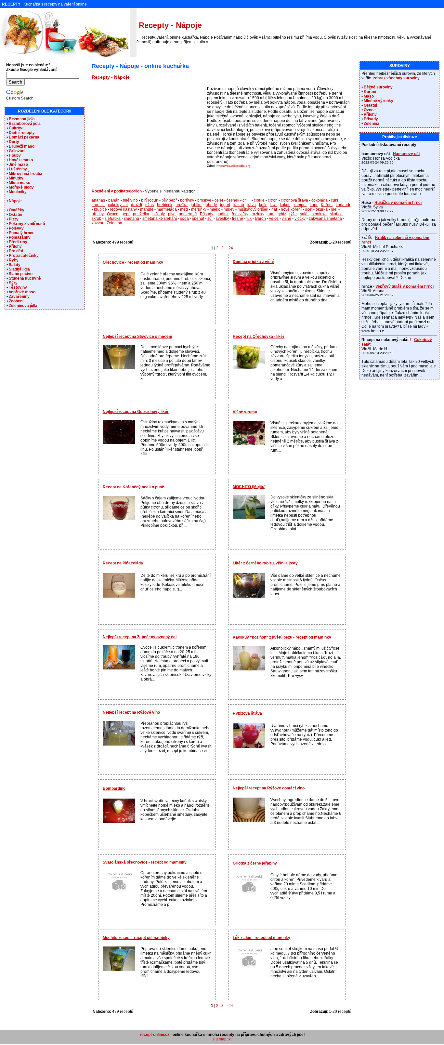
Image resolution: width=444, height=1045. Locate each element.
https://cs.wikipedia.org (233, 165)
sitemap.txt (222, 1039)
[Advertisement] (148, 132)
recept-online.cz (154, 1034)
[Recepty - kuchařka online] (65, 55)
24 (231, 248)
